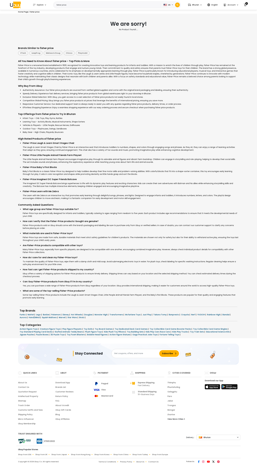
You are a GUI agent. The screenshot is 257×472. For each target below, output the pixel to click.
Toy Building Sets (135, 331)
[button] (195, 5)
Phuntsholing (173, 387)
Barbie (46, 314)
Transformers (116, 314)
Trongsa (171, 405)
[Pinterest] (218, 462)
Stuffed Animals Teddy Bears (69, 331)
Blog (57, 414)
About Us (22, 382)
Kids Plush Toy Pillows (114, 331)
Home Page (23, 12)
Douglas (88, 314)
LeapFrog (36, 53)
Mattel (31, 314)
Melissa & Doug (53, 53)
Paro (169, 396)
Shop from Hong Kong (80, 454)
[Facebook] (199, 462)
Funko (23, 314)
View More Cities (175, 419)
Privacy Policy (126, 461)
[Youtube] (208, 462)
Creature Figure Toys (50, 329)
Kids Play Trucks (180, 331)
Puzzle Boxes (42, 334)
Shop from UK (41, 454)
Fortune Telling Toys (170, 334)
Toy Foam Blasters (76, 334)
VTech (23, 53)
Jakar (170, 400)
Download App (62, 382)
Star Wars (72, 317)
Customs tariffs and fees (30, 410)
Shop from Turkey (140, 454)
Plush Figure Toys (93, 331)
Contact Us (23, 387)
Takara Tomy (160, 314)
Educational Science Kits (218, 331)
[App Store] (213, 387)
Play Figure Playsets (72, 329)
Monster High (101, 314)
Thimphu (171, 382)
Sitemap (22, 400)
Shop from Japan (59, 454)
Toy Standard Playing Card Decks (36, 331)
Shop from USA (24, 454)
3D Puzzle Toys (57, 334)
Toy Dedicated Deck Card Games (131, 329)
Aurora (23, 317)
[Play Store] (229, 387)
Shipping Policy (25, 414)
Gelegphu (172, 391)
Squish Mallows (49, 317)
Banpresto (174, 314)
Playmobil (82, 53)
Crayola (185, 314)
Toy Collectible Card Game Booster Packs (171, 329)
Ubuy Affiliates (62, 419)
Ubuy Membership (27, 423)
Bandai (226, 314)
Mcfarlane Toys (133, 314)
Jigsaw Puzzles (27, 334)
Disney (66, 314)
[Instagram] (203, 462)
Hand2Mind (34, 317)
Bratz (82, 317)
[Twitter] (213, 462)
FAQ (57, 400)
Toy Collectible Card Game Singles (210, 329)
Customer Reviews (64, 391)
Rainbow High (214, 314)
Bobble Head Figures (97, 334)
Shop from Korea (101, 454)
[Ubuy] (15, 4)
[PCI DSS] (24, 441)
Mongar (171, 410)
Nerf (193, 314)
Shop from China (120, 454)
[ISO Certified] (44, 441)
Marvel (62, 317)
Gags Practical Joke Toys (145, 334)
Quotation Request (27, 391)
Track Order (24, 405)
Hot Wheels (77, 314)
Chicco (69, 53)
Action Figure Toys (29, 329)
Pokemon (56, 314)
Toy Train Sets (197, 331)
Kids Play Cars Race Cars (158, 331)
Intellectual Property (28, 396)
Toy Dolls (88, 329)
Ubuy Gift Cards (63, 410)
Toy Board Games (104, 329)
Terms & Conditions (107, 461)
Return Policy (61, 396)
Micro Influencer (26, 419)
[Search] (177, 5)
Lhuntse (171, 414)
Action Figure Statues (120, 334)
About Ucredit (62, 405)
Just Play (147, 314)
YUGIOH (201, 314)
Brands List (60, 387)
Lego (38, 314)
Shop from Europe (160, 454)
